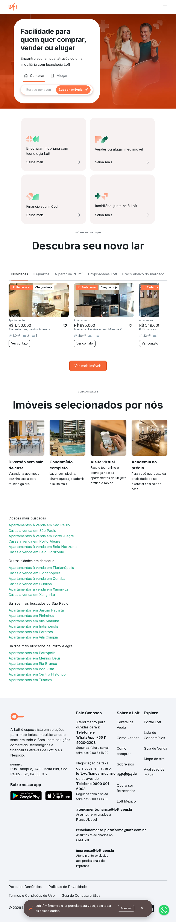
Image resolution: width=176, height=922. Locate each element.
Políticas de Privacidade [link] (68, 887)
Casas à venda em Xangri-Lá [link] (32, 594)
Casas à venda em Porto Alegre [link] (34, 541)
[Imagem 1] (38, 313)
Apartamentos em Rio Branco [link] (33, 663)
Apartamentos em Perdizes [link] (31, 632)
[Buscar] (73, 89)
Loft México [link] (126, 801)
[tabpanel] (57, 90)
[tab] (34, 75)
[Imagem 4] (47, 312)
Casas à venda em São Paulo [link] (32, 530)
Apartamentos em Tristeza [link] (30, 680)
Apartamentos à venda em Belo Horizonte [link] (43, 547)
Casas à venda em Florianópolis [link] (34, 573)
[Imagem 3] (44, 312)
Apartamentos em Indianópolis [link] (33, 626)
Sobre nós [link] (125, 764)
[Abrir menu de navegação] (165, 7)
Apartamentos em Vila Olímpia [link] (33, 637)
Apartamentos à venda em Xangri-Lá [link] (38, 589)
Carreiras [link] (124, 775)
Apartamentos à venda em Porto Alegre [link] (41, 536)
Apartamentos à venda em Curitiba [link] (37, 578)
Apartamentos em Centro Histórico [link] (37, 674)
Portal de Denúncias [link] (25, 887)
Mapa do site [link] (154, 759)
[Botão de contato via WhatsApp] (164, 910)
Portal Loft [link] (152, 722)
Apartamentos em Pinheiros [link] (31, 615)
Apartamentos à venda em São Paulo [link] (39, 525)
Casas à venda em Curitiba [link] (30, 584)
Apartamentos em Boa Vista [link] (31, 669)
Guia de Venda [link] (155, 748)
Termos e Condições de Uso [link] (32, 895)
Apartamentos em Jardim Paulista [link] (36, 610)
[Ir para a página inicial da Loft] (15, 7)
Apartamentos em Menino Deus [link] (35, 658)
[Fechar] (142, 908)
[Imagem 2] (41, 312)
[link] (88, 366)
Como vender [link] (128, 738)
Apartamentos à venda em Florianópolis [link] (41, 567)
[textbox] (57, 90)
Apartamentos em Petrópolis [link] (32, 653)
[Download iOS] (58, 796)
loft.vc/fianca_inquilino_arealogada (106, 773)
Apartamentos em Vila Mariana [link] (34, 621)
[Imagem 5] (50, 312)
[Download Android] (26, 796)
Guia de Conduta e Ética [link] (81, 895)
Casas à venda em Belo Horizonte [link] (36, 552)
